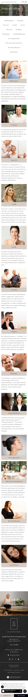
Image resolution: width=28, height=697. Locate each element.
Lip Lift (23, 25)
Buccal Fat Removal (14, 47)
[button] (2, 687)
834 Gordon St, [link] (14, 640)
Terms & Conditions (8, 670)
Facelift (14, 25)
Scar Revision (14, 52)
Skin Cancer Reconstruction (14, 43)
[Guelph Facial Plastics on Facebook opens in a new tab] (12, 659)
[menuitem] (9, 659)
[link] (14, 644)
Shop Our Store (15, 655)
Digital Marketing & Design (15, 677)
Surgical (11, 12)
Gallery (6, 12)
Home (2, 12)
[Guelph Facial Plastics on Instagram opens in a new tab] (9, 659)
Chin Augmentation (14, 38)
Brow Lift (6, 25)
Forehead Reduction (19, 34)
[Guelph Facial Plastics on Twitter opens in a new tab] (15, 659)
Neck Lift (9, 29)
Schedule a (14, 601)
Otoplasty (18, 29)
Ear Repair (20, 20)
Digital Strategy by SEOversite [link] (14, 672)
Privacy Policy (16, 670)
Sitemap (22, 670)
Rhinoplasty (6, 34)
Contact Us (14, 608)
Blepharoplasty (9, 20)
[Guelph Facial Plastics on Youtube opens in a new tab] (18, 659)
